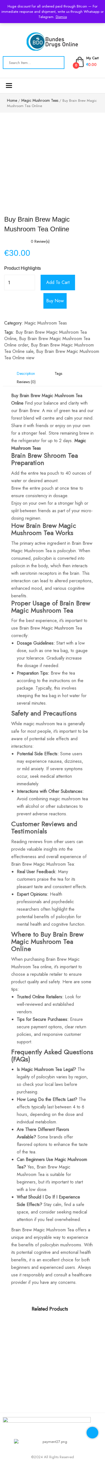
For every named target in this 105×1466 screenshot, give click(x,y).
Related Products (50, 1309)
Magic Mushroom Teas (39, 100)
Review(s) (40, 241)
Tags (58, 373)
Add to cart (57, 282)
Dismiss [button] (61, 16)
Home (12, 100)
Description (26, 373)
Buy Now (55, 301)
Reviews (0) (26, 382)
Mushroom (64, 628)
